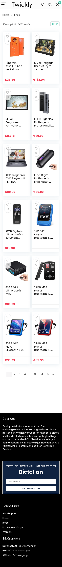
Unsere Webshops (12, 527)
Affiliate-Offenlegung (15, 555)
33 (35, 374)
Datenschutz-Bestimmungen (19, 546)
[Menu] (4, 4)
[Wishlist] (50, 5)
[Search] (43, 4)
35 (47, 374)
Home (5, 15)
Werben (7, 532)
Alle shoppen (9, 513)
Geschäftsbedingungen (16, 550)
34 (41, 374)
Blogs (5, 522)
